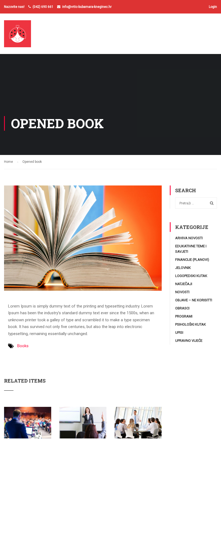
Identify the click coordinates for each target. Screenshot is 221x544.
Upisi (179, 332)
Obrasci (182, 308)
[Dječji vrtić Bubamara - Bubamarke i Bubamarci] (24, 36)
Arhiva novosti (189, 238)
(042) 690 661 (43, 7)
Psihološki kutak (190, 324)
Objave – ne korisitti (193, 300)
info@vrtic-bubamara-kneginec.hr (87, 7)
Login (213, 7)
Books (23, 345)
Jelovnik (183, 268)
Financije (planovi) (192, 260)
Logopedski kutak (191, 276)
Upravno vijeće (188, 341)
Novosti (182, 292)
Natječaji (183, 284)
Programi (183, 316)
